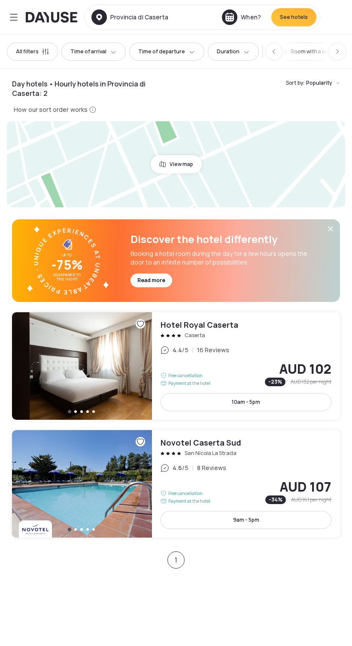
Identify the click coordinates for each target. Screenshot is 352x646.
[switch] (310, 52)
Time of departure (161, 51)
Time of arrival (88, 51)
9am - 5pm (246, 519)
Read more (151, 280)
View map (181, 164)
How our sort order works (51, 109)
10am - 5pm (246, 402)
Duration (228, 51)
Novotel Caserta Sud (176, 484)
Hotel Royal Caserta (176, 366)
